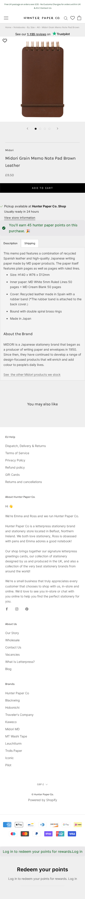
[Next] (57, 129)
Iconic (9, 758)
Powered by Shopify (42, 800)
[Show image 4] (49, 129)
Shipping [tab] (29, 243)
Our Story (12, 633)
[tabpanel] (42, 313)
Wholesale (12, 640)
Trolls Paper (13, 750)
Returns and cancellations (23, 482)
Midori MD (12, 729)
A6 (38, 27)
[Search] (66, 18)
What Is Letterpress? (20, 662)
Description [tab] (10, 243)
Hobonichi (12, 707)
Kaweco (11, 722)
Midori (9, 150)
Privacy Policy (15, 460)
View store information (19, 217)
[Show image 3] (45, 129)
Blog (8, 669)
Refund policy (15, 467)
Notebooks (19, 27)
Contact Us (13, 647)
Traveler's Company (19, 714)
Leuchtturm (13, 743)
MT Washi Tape (16, 736)
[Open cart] (79, 18)
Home (8, 27)
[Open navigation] (6, 18)
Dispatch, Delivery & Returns (25, 446)
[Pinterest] (26, 608)
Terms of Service (17, 453)
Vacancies (12, 654)
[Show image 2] (40, 129)
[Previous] (27, 129)
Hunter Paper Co (17, 693)
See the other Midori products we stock (32, 374)
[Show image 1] (36, 129)
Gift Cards (12, 474)
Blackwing (12, 700)
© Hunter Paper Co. (43, 794)
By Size (31, 27)
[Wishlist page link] (72, 18)
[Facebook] (6, 608)
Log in (77, 851)
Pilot (8, 765)
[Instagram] (16, 608)
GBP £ (40, 784)
